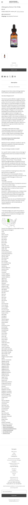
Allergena (14, 461)
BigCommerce (16, 499)
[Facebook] (2, 77)
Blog (14, 453)
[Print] (7, 77)
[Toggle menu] (2, 2)
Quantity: (14, 63)
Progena (14, 470)
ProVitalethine (14, 465)
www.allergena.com (6, 215)
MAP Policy (14, 451)
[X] (10, 77)
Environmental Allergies (14, 458)
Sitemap (14, 454)
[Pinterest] (15, 77)
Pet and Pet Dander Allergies (14, 460)
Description (14, 82)
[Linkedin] (12, 77)
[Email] (5, 77)
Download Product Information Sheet (11, 138)
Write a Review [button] (20, 11)
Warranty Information (14, 86)
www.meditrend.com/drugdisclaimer (11, 207)
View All (14, 473)
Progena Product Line (14, 463)
